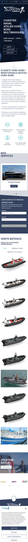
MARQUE (4, 210)
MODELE (4, 217)
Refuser (14, 532)
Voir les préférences (14, 536)
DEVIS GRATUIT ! (14, 225)
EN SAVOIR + (14, 186)
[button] (25, 508)
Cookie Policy (14, 540)
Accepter (14, 528)
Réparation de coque (14, 182)
